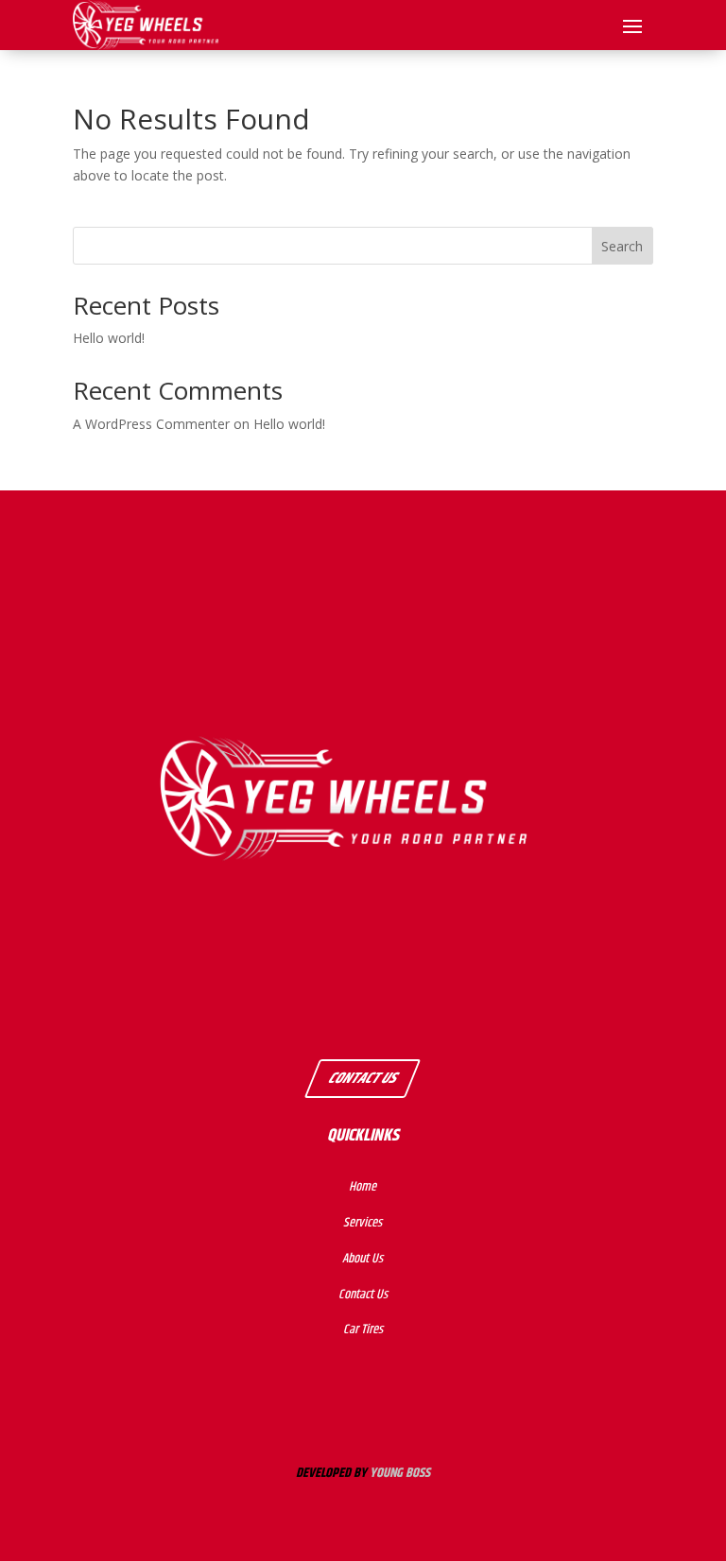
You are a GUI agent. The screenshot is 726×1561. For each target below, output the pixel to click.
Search (622, 246)
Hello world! (109, 338)
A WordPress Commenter (151, 424)
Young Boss (400, 1473)
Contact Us (362, 1077)
